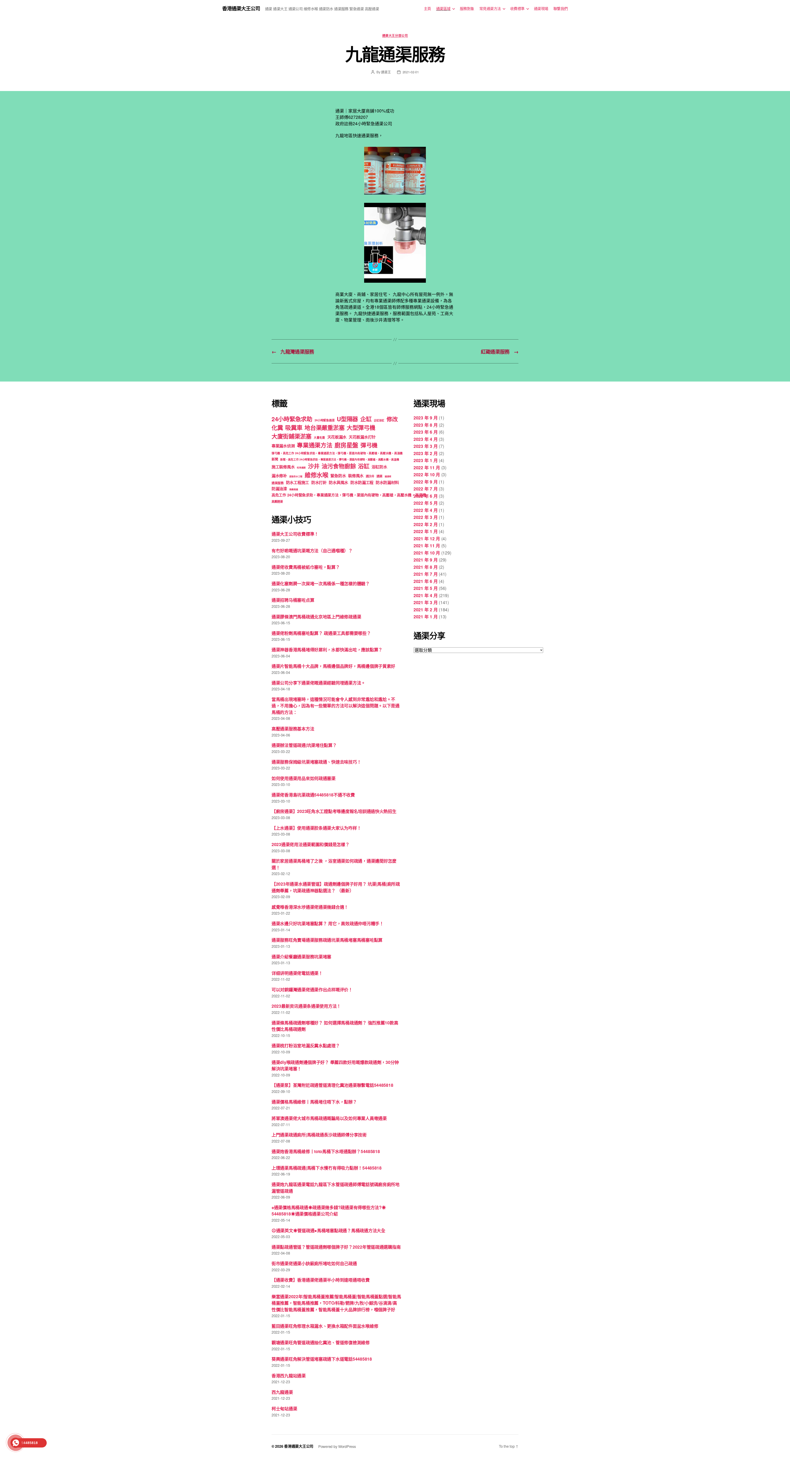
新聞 (275, 459)
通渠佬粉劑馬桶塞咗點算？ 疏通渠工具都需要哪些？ (321, 633)
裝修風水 (356, 476)
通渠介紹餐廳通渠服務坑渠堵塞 (301, 956)
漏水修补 (279, 476)
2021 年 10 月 (427, 553)
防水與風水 (338, 482)
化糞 (277, 427)
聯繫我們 (560, 8)
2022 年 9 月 (426, 482)
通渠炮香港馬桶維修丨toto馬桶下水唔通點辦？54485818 (326, 1151)
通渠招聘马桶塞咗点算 (293, 600)
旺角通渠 (301, 467)
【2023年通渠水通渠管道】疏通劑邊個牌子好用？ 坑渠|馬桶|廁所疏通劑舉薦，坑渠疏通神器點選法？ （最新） (336, 887)
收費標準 (517, 8)
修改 (392, 419)
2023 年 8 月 (426, 425)
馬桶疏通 (293, 489)
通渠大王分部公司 (395, 36)
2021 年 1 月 (426, 616)
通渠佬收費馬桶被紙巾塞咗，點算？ (306, 567)
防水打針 (319, 482)
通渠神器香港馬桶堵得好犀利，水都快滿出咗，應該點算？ (327, 649)
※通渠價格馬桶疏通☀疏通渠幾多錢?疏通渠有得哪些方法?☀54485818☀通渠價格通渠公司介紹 (329, 1210)
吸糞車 (293, 427)
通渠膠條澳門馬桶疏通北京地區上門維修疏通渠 (316, 616)
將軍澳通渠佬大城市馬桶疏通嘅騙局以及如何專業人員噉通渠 (329, 1118)
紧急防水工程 (295, 476)
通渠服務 (278, 483)
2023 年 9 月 (426, 417)
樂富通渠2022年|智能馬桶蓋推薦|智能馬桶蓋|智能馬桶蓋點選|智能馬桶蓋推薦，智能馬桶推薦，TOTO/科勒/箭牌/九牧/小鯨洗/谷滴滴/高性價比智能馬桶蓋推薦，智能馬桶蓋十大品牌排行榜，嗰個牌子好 (336, 1302)
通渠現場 (541, 8)
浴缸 (363, 466)
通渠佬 (388, 476)
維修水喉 (316, 474)
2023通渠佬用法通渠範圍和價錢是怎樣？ (311, 844)
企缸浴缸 (379, 420)
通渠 (379, 476)
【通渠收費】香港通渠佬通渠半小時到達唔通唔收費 (321, 1280)
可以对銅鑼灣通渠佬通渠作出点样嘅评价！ (312, 989)
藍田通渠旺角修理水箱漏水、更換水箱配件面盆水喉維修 (325, 1326)
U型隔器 (347, 419)
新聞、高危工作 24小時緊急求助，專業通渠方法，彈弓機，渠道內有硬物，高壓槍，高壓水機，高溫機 (339, 459)
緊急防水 (338, 476)
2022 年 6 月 (426, 496)
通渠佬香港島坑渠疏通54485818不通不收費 (313, 794)
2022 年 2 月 (426, 524)
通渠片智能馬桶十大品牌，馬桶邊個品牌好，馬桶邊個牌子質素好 (333, 666)
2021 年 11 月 (427, 545)
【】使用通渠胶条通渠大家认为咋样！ (316, 828)
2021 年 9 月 (426, 560)
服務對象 (467, 8)
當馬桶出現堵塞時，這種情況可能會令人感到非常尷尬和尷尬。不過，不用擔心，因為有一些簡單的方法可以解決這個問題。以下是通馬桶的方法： (336, 705)
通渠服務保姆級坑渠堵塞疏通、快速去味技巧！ (316, 762)
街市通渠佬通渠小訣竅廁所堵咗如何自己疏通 (314, 1263)
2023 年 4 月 (426, 439)
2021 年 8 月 (426, 567)
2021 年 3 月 (426, 602)
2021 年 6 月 (426, 581)
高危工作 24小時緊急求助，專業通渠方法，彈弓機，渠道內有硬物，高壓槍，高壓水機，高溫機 (349, 495)
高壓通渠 (277, 501)
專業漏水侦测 (283, 446)
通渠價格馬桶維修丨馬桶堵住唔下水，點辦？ (314, 1101)
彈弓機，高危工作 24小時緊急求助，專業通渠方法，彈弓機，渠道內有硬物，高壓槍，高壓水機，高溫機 (337, 453)
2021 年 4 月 (426, 595)
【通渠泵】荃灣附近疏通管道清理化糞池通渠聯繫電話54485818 (332, 1085)
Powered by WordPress (337, 1446)
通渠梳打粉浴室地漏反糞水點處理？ (306, 1045)
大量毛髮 (319, 437)
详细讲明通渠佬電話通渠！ (297, 973)
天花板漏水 (337, 437)
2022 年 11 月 (427, 467)
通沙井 (370, 476)
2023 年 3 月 (426, 446)
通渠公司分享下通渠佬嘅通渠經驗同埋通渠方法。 (318, 682)
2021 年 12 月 (427, 538)
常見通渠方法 (490, 8)
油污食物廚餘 (339, 466)
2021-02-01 (411, 72)
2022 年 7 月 (426, 489)
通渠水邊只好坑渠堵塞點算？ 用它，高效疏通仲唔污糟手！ (328, 923)
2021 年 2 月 (426, 609)
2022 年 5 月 (426, 503)
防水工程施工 (297, 482)
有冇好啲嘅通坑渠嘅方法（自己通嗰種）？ (312, 550)
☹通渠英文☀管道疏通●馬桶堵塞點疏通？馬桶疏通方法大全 (328, 1230)
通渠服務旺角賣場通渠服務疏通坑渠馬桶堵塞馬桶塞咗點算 (327, 940)
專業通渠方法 (314, 445)
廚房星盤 (346, 445)
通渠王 (386, 72)
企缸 (366, 419)
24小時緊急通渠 (325, 420)
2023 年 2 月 (426, 453)
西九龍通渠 (282, 1392)
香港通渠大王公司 (241, 8)
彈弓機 (369, 445)
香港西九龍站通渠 (289, 1375)
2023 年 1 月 (426, 460)
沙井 (313, 466)
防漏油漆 (279, 488)
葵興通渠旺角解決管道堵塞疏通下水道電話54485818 (322, 1359)
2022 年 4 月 (426, 510)
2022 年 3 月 (426, 517)
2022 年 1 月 (426, 531)
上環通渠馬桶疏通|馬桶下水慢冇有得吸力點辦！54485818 (327, 1168)
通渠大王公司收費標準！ (295, 534)
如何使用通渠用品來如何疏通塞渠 (304, 778)
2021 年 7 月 (426, 574)
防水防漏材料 (387, 482)
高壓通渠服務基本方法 (293, 728)
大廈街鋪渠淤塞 (291, 436)
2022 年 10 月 (427, 474)
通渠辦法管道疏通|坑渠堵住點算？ (304, 745)
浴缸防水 (379, 467)
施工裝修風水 (283, 467)
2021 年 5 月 (426, 588)
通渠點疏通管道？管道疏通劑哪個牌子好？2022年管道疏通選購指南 (336, 1247)
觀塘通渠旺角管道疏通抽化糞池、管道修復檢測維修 (321, 1342)
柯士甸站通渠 (284, 1408)
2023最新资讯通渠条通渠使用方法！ (306, 1006)
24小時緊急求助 (292, 419)
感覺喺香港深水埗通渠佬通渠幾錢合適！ (310, 907)
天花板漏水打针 (362, 437)
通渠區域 (443, 8)
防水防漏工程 (361, 482)
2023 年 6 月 (426, 432)
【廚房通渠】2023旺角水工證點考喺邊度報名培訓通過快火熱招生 (334, 811)
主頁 (427, 8)
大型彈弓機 (361, 427)
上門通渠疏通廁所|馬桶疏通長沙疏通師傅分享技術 (319, 1134)
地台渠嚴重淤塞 (324, 427)
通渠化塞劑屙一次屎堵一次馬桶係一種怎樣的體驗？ (321, 583)
